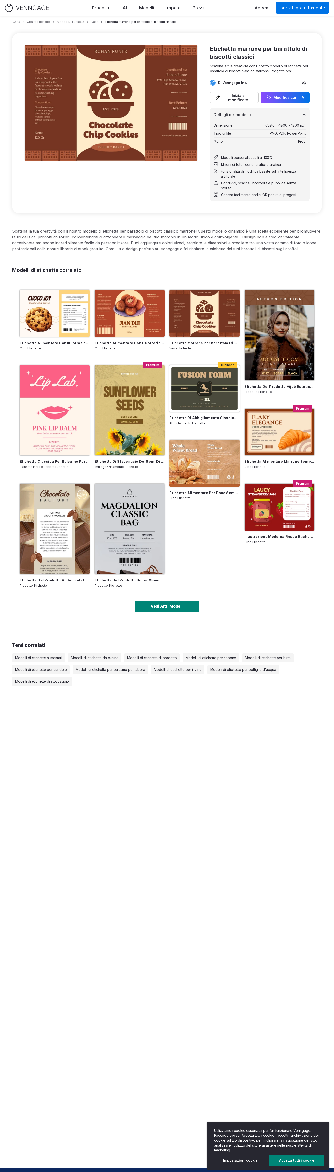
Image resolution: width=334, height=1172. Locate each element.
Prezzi (199, 7)
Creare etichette (38, 22)
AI (125, 7)
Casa (16, 22)
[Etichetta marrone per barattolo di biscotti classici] (204, 313)
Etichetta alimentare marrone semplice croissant (280, 461)
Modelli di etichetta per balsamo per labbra (110, 669)
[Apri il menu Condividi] (304, 82)
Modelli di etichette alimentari (38, 658)
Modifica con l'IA (288, 97)
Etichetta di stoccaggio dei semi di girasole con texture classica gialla (130, 461)
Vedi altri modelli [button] (167, 606)
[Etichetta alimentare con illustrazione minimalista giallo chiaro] (55, 313)
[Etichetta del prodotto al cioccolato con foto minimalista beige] (55, 529)
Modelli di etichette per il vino (177, 669)
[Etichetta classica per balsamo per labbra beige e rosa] (55, 410)
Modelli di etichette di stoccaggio (42, 681)
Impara (173, 7)
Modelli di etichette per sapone (211, 658)
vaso (95, 22)
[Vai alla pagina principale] (27, 8)
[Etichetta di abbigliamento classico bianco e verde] (204, 388)
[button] (234, 97)
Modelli (146, 7)
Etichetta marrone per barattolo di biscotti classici (204, 343)
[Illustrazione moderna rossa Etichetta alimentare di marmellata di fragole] (280, 507)
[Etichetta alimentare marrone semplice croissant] (280, 432)
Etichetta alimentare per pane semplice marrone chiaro (204, 493)
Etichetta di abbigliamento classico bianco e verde (204, 418)
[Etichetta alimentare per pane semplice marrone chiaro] (204, 463)
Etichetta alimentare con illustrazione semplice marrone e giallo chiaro (130, 343)
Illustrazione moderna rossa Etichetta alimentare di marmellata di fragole (280, 536)
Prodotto (101, 7)
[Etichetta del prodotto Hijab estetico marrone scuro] (280, 335)
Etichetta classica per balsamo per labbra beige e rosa (55, 461)
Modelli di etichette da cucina (94, 658)
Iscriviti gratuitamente (302, 7)
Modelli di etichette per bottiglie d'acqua (243, 669)
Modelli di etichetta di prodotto (152, 658)
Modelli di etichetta (71, 22)
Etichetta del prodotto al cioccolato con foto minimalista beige (55, 580)
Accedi (262, 7)
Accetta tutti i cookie (296, 1160)
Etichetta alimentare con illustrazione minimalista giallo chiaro (55, 343)
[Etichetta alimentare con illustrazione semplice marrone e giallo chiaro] (130, 313)
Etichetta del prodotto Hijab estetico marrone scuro (280, 386)
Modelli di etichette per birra (268, 658)
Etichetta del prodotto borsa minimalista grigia (130, 580)
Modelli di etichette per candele (41, 669)
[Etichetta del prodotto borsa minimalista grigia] (130, 529)
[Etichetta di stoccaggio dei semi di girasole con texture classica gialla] (130, 410)
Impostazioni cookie (240, 1160)
